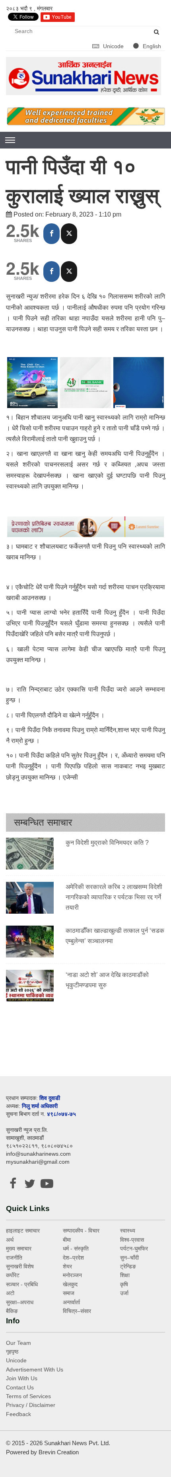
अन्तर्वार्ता (71, 1302)
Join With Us (21, 1378)
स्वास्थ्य (127, 1230)
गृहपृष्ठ (12, 1351)
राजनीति (14, 1257)
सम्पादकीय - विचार (81, 1230)
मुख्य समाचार (18, 1248)
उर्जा (124, 1293)
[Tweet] (69, 233)
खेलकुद (70, 1284)
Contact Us (20, 1387)
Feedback (18, 1414)
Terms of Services (28, 1396)
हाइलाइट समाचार (23, 1230)
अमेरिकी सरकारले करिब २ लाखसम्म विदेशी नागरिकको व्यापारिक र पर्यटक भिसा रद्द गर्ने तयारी (114, 896)
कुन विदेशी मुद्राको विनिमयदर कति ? (107, 842)
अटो (10, 1293)
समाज (68, 1293)
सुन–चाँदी (129, 1257)
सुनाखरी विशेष (20, 1266)
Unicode (114, 46)
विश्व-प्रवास (132, 1240)
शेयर (67, 1266)
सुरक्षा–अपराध (19, 1302)
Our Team (18, 1343)
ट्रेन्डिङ (128, 1266)
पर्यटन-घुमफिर (134, 1248)
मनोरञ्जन (72, 1275)
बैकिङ (12, 1311)
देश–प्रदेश (73, 1257)
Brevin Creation (59, 1452)
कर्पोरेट (12, 1275)
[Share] (51, 233)
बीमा (67, 1240)
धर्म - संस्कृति (76, 1248)
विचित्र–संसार (77, 1311)
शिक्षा (125, 1275)
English (152, 46)
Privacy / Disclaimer (30, 1405)
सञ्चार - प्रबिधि (22, 1284)
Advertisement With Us (34, 1369)
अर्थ (10, 1240)
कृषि (124, 1284)
